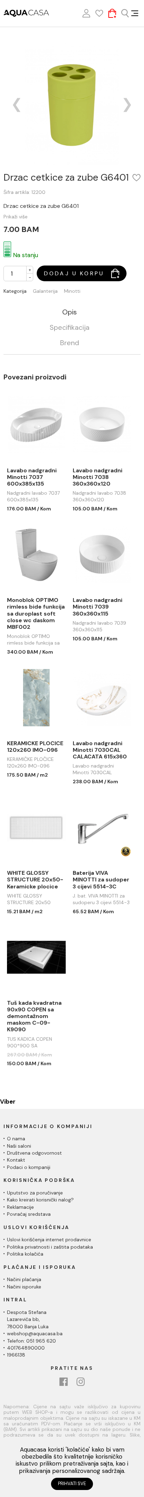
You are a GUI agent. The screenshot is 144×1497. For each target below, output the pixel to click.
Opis (69, 312)
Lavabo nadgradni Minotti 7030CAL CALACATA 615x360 (100, 750)
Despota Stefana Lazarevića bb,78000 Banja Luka (28, 1319)
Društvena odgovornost (34, 1153)
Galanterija (45, 291)
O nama (16, 1138)
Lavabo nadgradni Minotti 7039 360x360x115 (97, 607)
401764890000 (26, 1348)
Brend (69, 343)
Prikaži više (15, 216)
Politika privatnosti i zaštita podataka (50, 1247)
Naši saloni (19, 1146)
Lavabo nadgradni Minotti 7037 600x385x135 (32, 477)
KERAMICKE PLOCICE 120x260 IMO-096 (35, 746)
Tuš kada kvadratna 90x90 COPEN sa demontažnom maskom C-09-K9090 (34, 1016)
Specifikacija (69, 328)
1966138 (16, 1355)
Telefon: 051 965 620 (31, 1341)
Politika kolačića (25, 1254)
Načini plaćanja (24, 1279)
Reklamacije (20, 1207)
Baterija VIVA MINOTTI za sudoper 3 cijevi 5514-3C (101, 880)
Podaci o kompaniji (28, 1167)
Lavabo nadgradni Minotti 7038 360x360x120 (97, 477)
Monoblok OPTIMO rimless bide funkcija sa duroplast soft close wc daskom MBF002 (36, 613)
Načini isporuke (24, 1287)
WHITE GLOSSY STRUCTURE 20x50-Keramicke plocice (35, 880)
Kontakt (16, 1160)
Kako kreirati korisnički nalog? (40, 1200)
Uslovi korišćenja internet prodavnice (49, 1239)
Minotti (72, 291)
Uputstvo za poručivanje (35, 1193)
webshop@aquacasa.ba (35, 1333)
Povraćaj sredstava (29, 1214)
